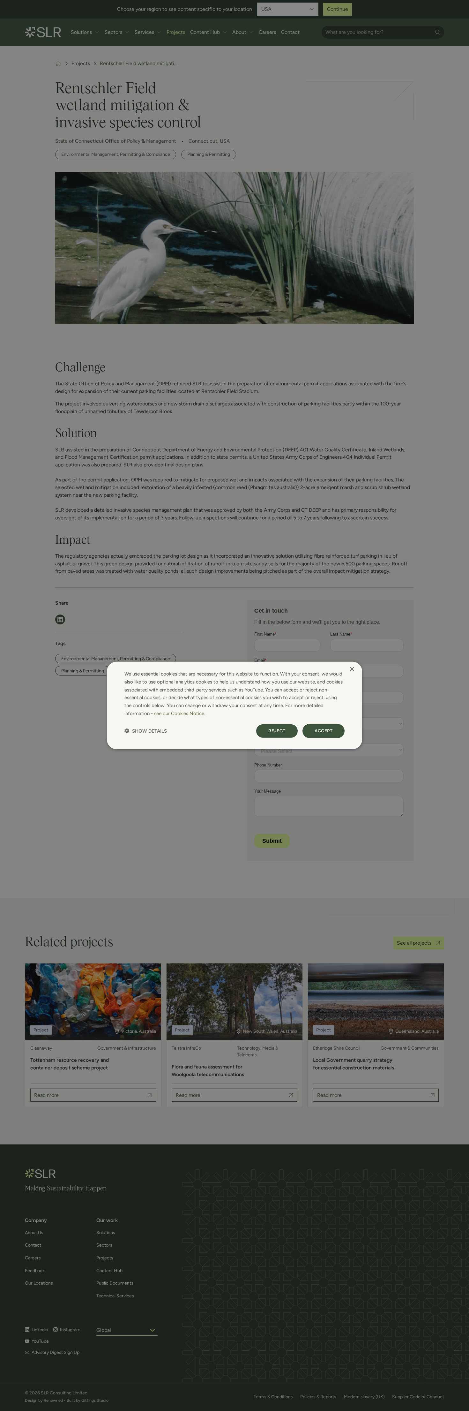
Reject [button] (276, 730)
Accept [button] (323, 730)
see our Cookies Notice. (179, 713)
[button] (145, 731)
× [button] (351, 669)
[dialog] (234, 705)
